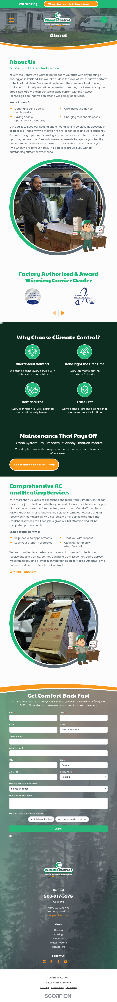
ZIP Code (14, 772)
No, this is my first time (41, 819)
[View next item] (63, 313)
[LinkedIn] (72, 961)
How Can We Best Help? (20, 795)
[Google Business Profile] (44, 961)
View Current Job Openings (69, 4)
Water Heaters (58, 942)
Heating (58, 930)
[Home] (57, 20)
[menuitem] (44, 987)
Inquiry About (67, 772)
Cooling (58, 934)
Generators (58, 938)
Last (62, 712)
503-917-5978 (58, 896)
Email (12, 724)
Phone (63, 724)
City (12, 760)
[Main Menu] (11, 19)
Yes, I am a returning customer (72, 819)
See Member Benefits (30, 464)
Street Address (17, 736)
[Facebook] (51, 961)
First (12, 712)
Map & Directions (58, 915)
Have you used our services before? (26, 813)
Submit (58, 829)
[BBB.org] (58, 961)
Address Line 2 (16, 748)
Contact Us (58, 946)
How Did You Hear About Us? (23, 783)
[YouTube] (65, 961)
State (63, 760)
